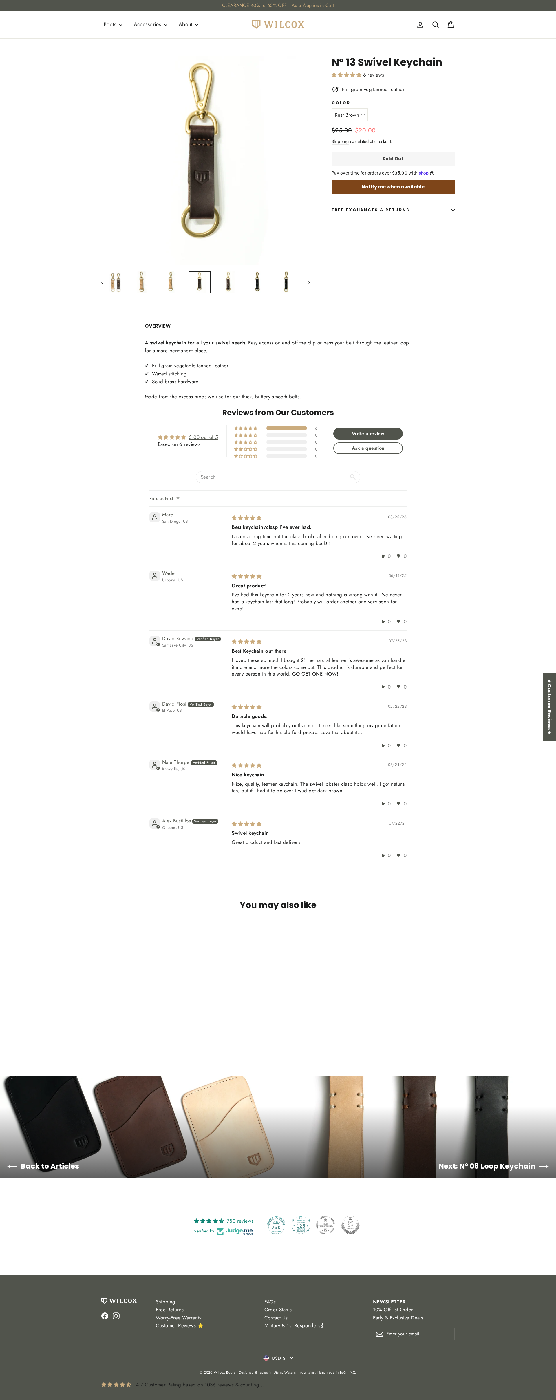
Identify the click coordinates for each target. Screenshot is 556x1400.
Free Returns (170, 1309)
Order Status (278, 1309)
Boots (111, 24)
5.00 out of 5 (203, 437)
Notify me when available (393, 187)
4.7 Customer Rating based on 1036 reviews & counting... (200, 1384)
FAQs (270, 1301)
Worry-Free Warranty (179, 1317)
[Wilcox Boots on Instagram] (116, 1315)
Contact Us (276, 1317)
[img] (246, 517)
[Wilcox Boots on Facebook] (104, 1315)
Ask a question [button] (368, 448)
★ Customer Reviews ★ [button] (549, 707)
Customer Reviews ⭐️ (180, 1325)
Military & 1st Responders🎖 (293, 1325)
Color (341, 103)
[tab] (158, 327)
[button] (347, 74)
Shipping (340, 141)
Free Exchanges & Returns (370, 210)
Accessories (148, 24)
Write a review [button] (368, 433)
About (186, 24)
